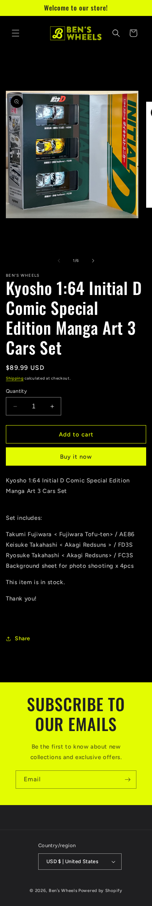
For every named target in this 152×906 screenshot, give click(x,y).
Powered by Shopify (100, 890)
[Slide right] (93, 260)
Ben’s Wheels (63, 890)
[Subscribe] (127, 779)
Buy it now (76, 456)
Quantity (16, 391)
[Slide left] (58, 260)
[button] (15, 33)
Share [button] (22, 638)
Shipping (15, 378)
